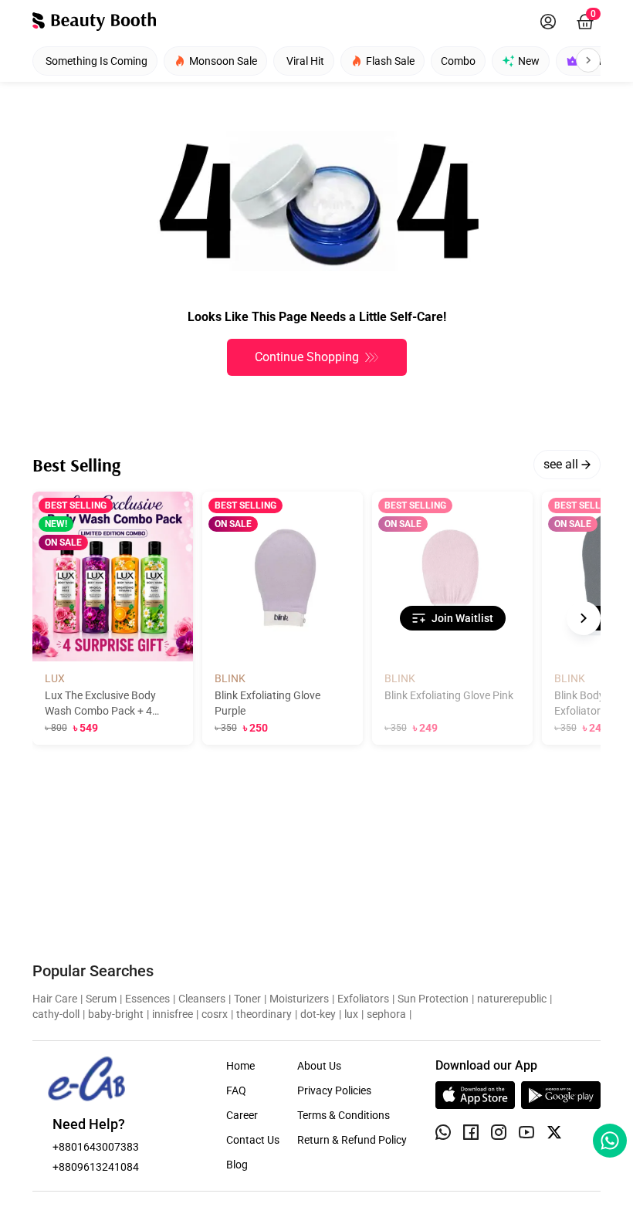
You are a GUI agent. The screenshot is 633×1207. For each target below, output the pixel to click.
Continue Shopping (307, 357)
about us (319, 1066)
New (529, 61)
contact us (252, 1140)
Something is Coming (96, 61)
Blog (237, 1164)
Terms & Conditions (343, 1115)
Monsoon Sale (223, 61)
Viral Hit (305, 61)
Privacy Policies (334, 1090)
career (242, 1115)
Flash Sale (390, 61)
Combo (458, 61)
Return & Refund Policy (352, 1140)
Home (240, 1066)
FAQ (236, 1090)
